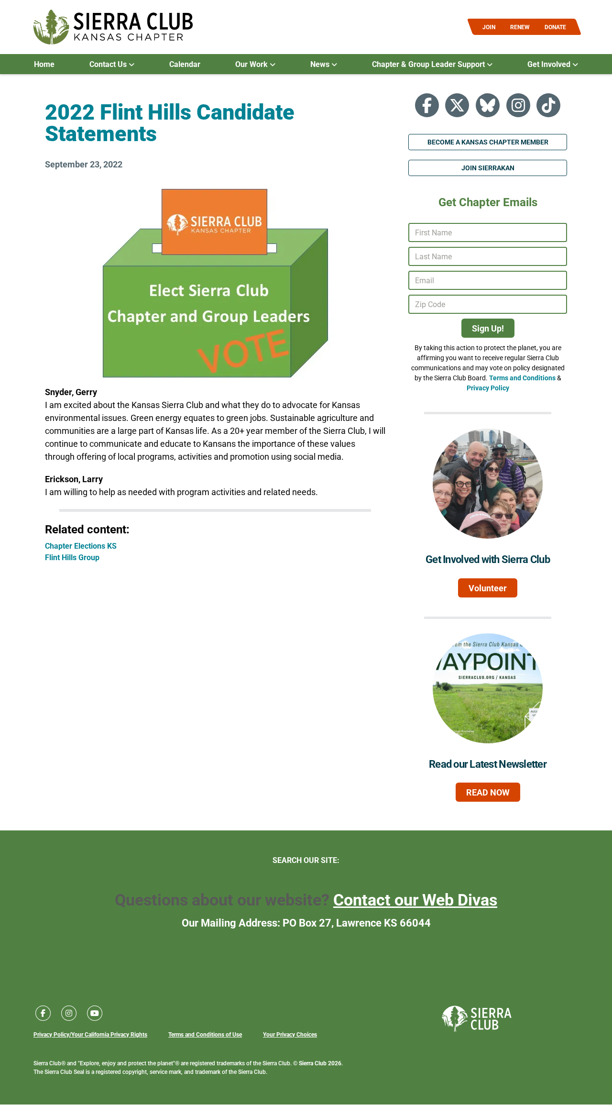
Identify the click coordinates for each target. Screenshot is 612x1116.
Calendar (184, 64)
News (320, 64)
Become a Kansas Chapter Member (487, 141)
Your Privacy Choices (290, 1034)
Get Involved (549, 64)
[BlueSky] (488, 105)
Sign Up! (488, 328)
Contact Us (109, 64)
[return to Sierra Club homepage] (476, 1019)
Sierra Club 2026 (320, 1063)
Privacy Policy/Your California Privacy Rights (90, 1034)
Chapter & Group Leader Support (429, 64)
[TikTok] (548, 105)
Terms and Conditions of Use (205, 1034)
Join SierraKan (487, 167)
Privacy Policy (488, 387)
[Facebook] (427, 105)
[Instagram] (518, 105)
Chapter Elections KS (81, 546)
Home (44, 64)
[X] (457, 105)
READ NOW (488, 792)
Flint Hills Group (72, 557)
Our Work (252, 64)
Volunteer (488, 588)
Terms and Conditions (522, 377)
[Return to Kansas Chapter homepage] (113, 27)
